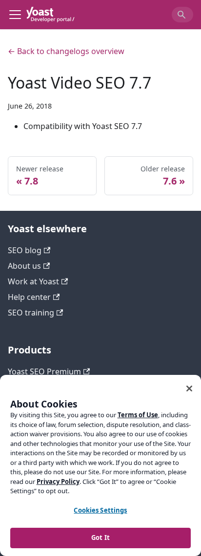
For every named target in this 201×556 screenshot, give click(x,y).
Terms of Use (138, 414)
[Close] (189, 388)
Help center (29, 297)
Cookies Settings (100, 510)
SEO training (31, 312)
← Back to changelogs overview (66, 51)
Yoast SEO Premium (44, 371)
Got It (100, 537)
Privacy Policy (58, 481)
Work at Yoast (33, 281)
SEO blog (24, 250)
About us (24, 265)
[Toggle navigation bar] (15, 14)
